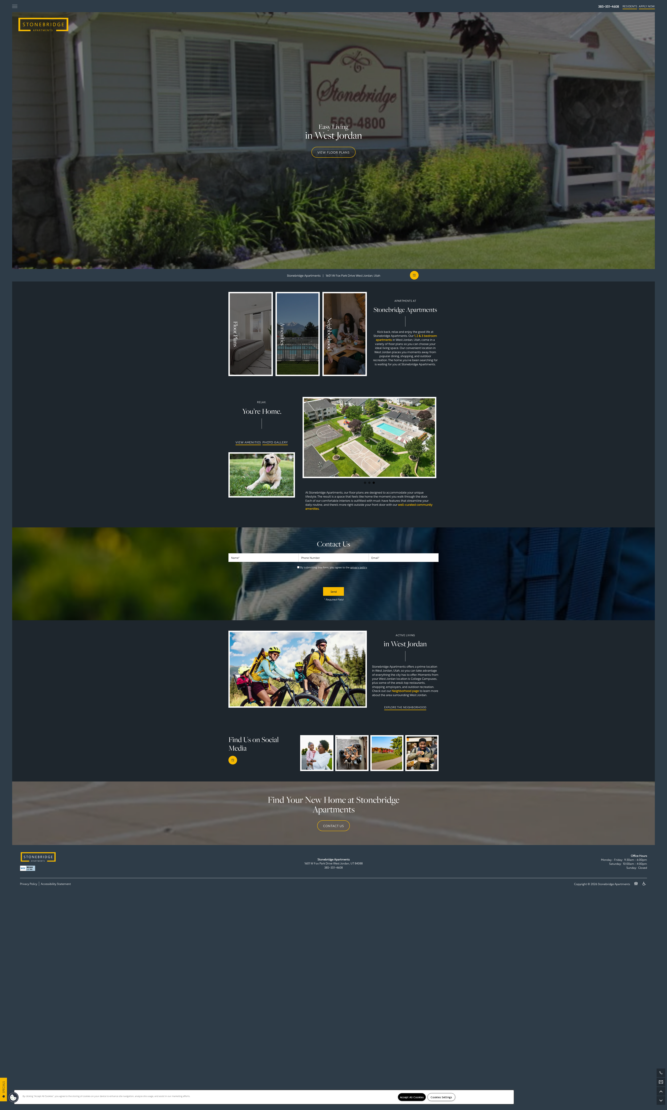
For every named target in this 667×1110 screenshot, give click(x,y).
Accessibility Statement (56, 884)
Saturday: (615, 863)
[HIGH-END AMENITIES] (298, 334)
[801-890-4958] (661, 1073)
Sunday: (631, 867)
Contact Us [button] (333, 825)
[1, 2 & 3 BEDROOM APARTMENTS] (250, 334)
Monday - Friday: (612, 859)
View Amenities (248, 442)
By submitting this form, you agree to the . (333, 567)
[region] (264, 1097)
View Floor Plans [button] (333, 152)
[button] (630, 6)
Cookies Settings (441, 1097)
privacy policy (358, 567)
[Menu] (14, 6)
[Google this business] (414, 275)
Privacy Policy (28, 884)
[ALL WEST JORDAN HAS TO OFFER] (344, 334)
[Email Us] (661, 1082)
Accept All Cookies (412, 1097)
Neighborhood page (405, 690)
